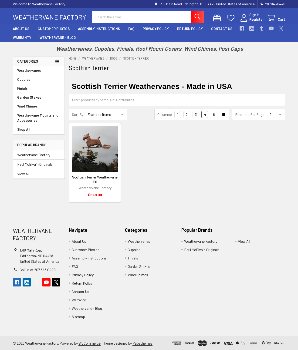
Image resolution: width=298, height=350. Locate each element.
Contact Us (221, 29)
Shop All (23, 129)
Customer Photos (54, 29)
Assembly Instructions (99, 29)
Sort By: (78, 114)
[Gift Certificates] (218, 18)
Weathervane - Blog (58, 37)
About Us (21, 29)
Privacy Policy (156, 29)
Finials (22, 88)
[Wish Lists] (231, 18)
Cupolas (23, 79)
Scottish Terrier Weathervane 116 (95, 179)
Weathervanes (29, 70)
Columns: (164, 114)
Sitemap (78, 316)
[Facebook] (242, 28)
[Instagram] (251, 28)
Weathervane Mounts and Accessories (37, 118)
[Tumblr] (261, 28)
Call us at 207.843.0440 (38, 269)
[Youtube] (271, 28)
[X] (281, 28)
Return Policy (190, 29)
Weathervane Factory (33, 154)
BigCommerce (89, 343)
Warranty (22, 37)
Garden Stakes (29, 97)
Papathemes (142, 343)
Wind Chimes (27, 106)
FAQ (131, 29)
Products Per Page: (250, 114)
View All (23, 174)
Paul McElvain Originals (35, 164)
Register (256, 19)
